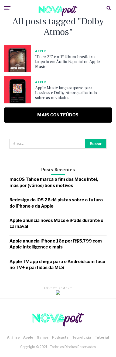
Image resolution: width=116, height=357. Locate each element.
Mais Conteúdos (58, 114)
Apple (28, 337)
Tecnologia (81, 337)
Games (43, 337)
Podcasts (60, 337)
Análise (13, 337)
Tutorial (102, 337)
